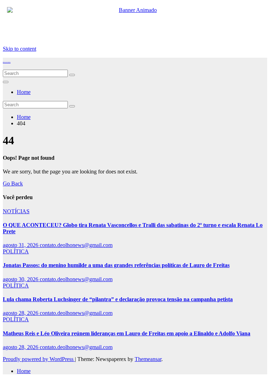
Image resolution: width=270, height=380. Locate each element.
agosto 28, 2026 (21, 313)
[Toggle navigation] (5, 82)
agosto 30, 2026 (21, 279)
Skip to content (19, 49)
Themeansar (148, 359)
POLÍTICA (16, 251)
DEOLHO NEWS (7, 62)
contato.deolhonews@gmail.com (76, 245)
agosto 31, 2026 (21, 245)
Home (24, 92)
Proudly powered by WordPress (39, 359)
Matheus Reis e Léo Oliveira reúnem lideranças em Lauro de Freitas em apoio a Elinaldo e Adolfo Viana (126, 333)
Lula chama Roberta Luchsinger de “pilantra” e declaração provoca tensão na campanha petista (118, 299)
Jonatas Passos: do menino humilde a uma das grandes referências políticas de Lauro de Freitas (116, 265)
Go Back (13, 183)
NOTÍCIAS (16, 211)
